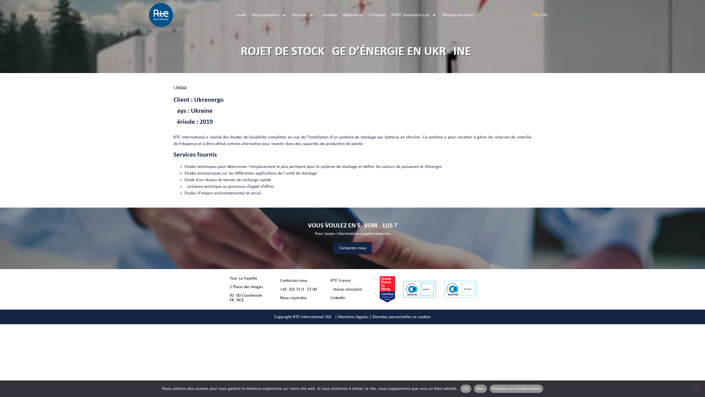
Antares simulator (346, 289)
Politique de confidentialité (516, 388)
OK (465, 388)
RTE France (340, 280)
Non (480, 388)
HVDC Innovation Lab (410, 15)
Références (353, 15)
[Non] (696, 388)
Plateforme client (457, 15)
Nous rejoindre (293, 298)
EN (544, 15)
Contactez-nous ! (295, 280)
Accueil (240, 15)
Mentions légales (353, 317)
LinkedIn (337, 298)
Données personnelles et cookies (402, 317)
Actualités (328, 15)
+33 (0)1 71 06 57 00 (298, 289)
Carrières (377, 15)
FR (535, 15)
